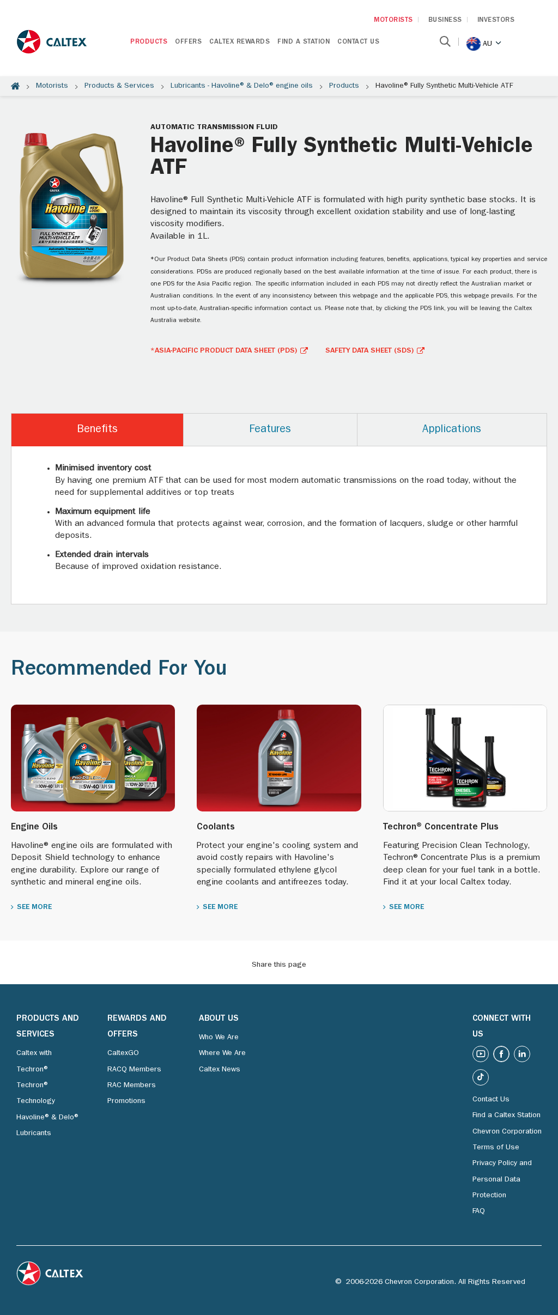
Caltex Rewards (239, 42)
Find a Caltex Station (506, 1115)
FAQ (478, 1211)
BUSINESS (445, 20)
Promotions (126, 1101)
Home (15, 86)
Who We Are (219, 1037)
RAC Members (131, 1085)
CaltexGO (123, 1053)
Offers (188, 42)
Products (148, 42)
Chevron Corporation (507, 1132)
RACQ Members (134, 1070)
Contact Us (358, 42)
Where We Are (222, 1053)
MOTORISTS (393, 20)
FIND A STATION (303, 42)
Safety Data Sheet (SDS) (369, 351)
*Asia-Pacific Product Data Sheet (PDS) (223, 351)
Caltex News (219, 1070)
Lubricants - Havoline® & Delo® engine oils (242, 86)
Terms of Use (495, 1148)
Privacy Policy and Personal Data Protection (502, 1179)
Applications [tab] (451, 430)
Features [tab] (270, 430)
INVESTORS (496, 20)
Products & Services (119, 86)
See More (34, 907)
